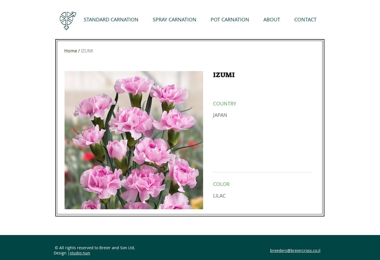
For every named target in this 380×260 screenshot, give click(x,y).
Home (70, 51)
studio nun (80, 253)
